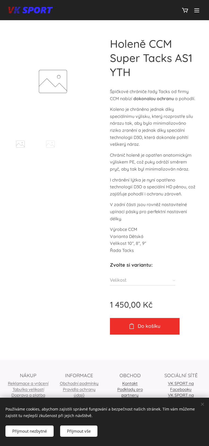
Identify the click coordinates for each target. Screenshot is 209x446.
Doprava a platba (28, 395)
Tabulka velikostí (28, 389)
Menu (196, 10)
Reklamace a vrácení (28, 383)
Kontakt (130, 383)
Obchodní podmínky (79, 383)
